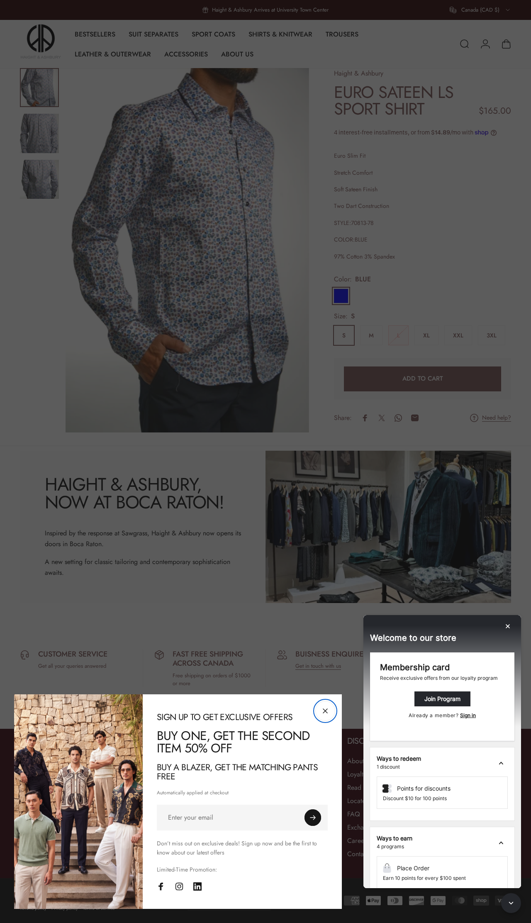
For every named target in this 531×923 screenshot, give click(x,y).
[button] (442, 763)
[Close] (325, 711)
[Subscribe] (312, 817)
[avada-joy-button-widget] (511, 903)
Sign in (468, 715)
